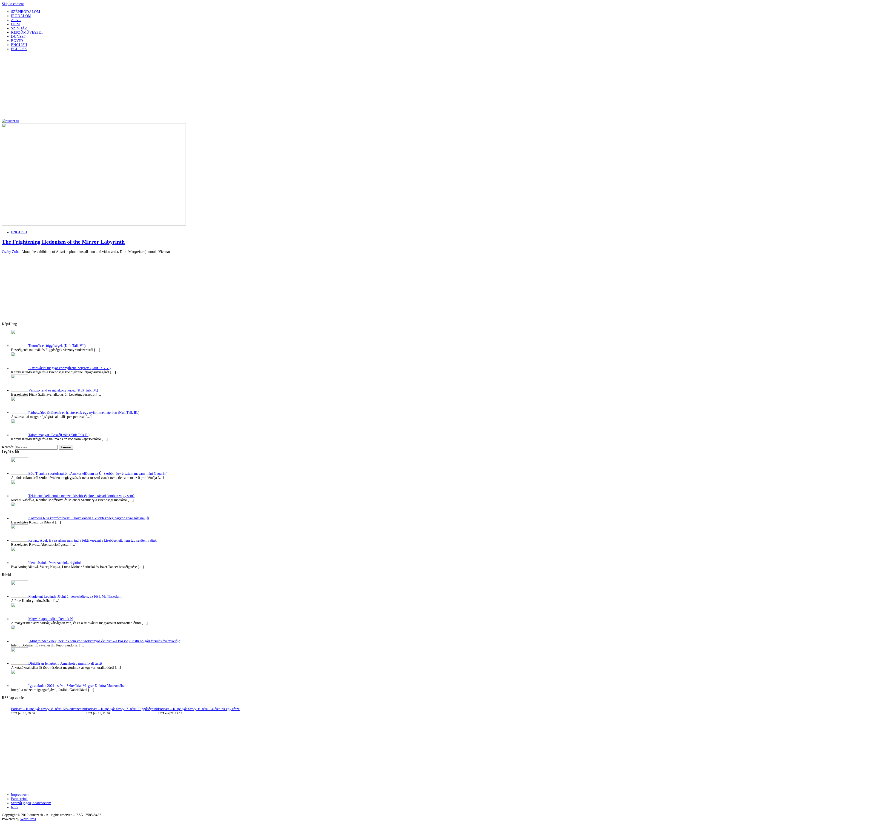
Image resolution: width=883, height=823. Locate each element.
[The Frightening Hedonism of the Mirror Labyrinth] (94, 224)
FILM (15, 24)
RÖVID (17, 41)
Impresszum (20, 795)
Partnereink (19, 799)
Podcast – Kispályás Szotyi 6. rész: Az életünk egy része (199, 709)
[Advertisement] (140, 87)
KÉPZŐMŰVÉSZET (27, 32)
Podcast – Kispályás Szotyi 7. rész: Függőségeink (122, 709)
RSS (14, 807)
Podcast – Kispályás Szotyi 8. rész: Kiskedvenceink (48, 709)
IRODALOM (21, 16)
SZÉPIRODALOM (25, 12)
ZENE (16, 20)
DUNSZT (18, 36)
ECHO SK (19, 49)
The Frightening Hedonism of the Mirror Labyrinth (63, 242)
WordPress (28, 819)
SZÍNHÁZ (19, 28)
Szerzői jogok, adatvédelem (31, 803)
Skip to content (13, 4)
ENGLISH (19, 45)
